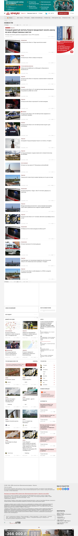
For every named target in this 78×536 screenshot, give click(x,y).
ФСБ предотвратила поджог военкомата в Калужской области (11, 353)
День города (20, 17)
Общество (13, 27)
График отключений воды (36, 17)
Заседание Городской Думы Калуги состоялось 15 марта (36, 140)
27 (49, 36)
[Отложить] (54, 36)
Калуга (6, 397)
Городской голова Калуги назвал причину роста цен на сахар (37, 177)
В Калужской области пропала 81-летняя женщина (34, 101)
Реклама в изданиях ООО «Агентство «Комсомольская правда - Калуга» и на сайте (26, 493)
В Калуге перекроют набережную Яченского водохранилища (29, 353)
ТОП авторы (43, 361)
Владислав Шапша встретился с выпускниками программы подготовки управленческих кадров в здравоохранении (36, 206)
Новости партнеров (34, 516)
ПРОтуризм (27, 17)
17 (49, 84)
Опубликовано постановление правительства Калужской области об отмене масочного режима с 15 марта (36, 261)
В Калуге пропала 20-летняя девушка (31, 244)
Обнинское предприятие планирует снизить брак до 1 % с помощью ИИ (30, 334)
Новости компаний (10, 307)
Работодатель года (56, 17)
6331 (24, 281)
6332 (27, 281)
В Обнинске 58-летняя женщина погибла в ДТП (33, 228)
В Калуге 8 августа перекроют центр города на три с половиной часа (12, 334)
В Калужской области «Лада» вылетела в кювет (33, 42)
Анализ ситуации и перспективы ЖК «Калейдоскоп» (10, 400)
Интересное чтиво (66, 17)
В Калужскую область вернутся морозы (31, 57)
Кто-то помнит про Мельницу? (27, 421)
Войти (73, 13)
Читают (35, 314)
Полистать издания (8, 487)
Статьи (40, 13)
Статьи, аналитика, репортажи (27, 66)
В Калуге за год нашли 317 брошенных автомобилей (34, 165)
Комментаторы (51, 361)
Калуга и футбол (27, 379)
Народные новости (32, 13)
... (47, 395)
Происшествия (24, 40)
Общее (6, 377)
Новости (23, 13)
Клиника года (47, 17)
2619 (15, 281)
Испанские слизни (10, 379)
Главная (5, 20)
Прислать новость (63, 13)
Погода (22, 55)
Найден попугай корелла (11, 421)
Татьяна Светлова (44, 419)
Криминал (23, 87)
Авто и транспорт (24, 163)
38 (49, 185)
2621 (20, 281)
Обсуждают (8, 314)
